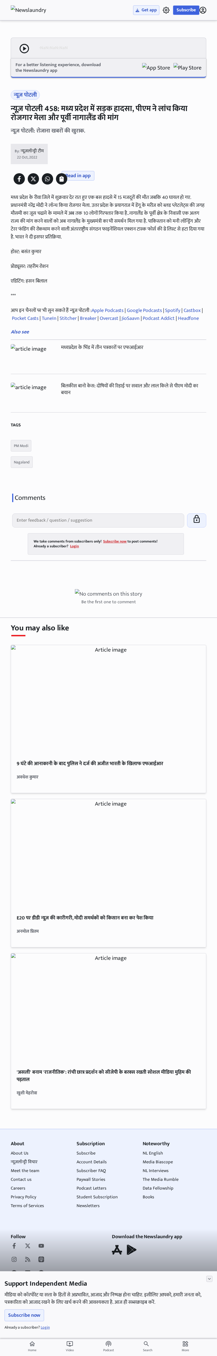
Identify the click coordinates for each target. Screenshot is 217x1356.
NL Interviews (156, 1171)
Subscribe (186, 10)
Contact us (21, 1179)
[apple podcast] (41, 1260)
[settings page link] (166, 10)
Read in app (78, 176)
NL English (153, 1153)
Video (70, 1346)
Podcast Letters (92, 1188)
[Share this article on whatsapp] (47, 179)
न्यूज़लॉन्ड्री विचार (24, 1162)
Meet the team (25, 1171)
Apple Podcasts (108, 310)
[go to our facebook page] (14, 1246)
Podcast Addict (159, 318)
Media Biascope (158, 1162)
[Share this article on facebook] (19, 179)
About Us (20, 1153)
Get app (149, 10)
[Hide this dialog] (209, 1279)
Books (148, 1197)
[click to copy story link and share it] (61, 179)
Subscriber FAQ (91, 1171)
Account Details (92, 1162)
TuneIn (49, 318)
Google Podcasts (144, 310)
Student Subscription (97, 1197)
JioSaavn (130, 318)
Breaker (88, 318)
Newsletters (88, 1206)
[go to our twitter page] (28, 1246)
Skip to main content (38, 39)
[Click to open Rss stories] (28, 1260)
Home (32, 1346)
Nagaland (22, 462)
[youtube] (41, 1246)
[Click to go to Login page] (202, 10)
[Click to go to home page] (33, 10)
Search (147, 1350)
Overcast (109, 318)
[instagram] (14, 1260)
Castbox (192, 310)
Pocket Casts (25, 318)
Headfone (188, 318)
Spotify (172, 310)
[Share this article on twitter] (33, 179)
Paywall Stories (91, 1179)
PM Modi (21, 445)
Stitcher (68, 318)
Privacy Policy (23, 1197)
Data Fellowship (158, 1188)
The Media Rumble (161, 1179)
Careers (18, 1188)
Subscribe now (24, 1315)
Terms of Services (27, 1206)
